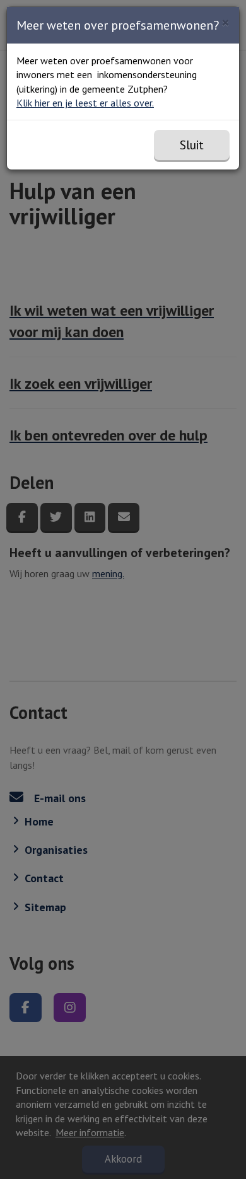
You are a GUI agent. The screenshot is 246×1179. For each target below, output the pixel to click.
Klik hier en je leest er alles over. (85, 102)
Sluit (192, 144)
